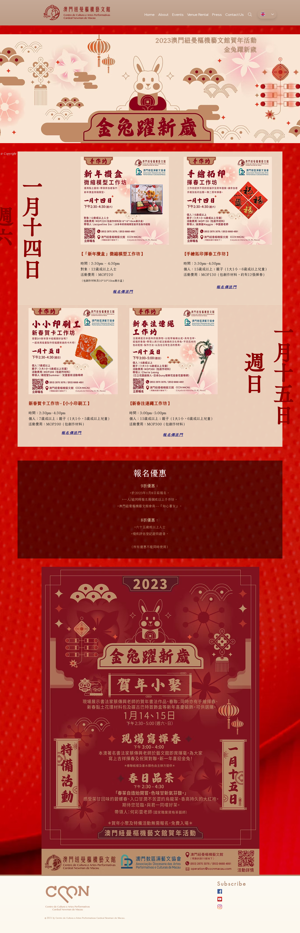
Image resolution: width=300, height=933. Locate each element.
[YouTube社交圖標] (219, 899)
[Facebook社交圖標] (219, 891)
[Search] (250, 14)
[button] (177, 12)
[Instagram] (219, 906)
